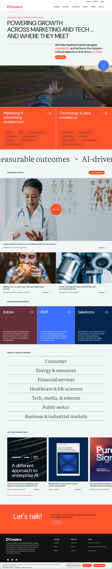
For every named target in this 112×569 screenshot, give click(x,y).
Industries (66, 7)
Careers (93, 7)
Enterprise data (68, 132)
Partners (56, 546)
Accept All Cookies (99, 565)
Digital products (85, 132)
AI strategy (83, 136)
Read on (101, 247)
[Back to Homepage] (14, 7)
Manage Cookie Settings (73, 565)
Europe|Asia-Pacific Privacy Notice (23, 567)
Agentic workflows (69, 140)
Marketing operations (37, 132)
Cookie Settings (92, 550)
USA (103, 1)
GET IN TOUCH (57, 522)
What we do (60, 57)
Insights (85, 7)
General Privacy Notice (94, 542)
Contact (88, 1)
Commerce (10, 140)
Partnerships (76, 7)
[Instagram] (12, 560)
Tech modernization (89, 140)
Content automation (27, 140)
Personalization (11, 136)
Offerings (57, 7)
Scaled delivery (68, 136)
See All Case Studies (97, 172)
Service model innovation (71, 144)
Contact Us (73, 550)
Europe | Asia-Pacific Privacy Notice (97, 546)
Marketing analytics (30, 136)
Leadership (73, 542)
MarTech (9, 132)
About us (101, 7)
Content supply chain (14, 144)
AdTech (21, 132)
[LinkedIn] (8, 560)
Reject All (87, 565)
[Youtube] (16, 560)
